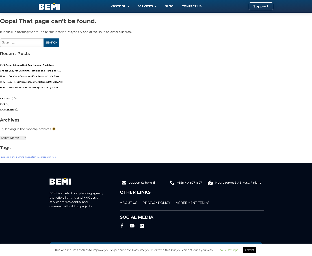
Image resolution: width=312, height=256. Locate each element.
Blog (169, 6)
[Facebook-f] (122, 226)
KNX (2, 104)
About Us (128, 203)
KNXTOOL (118, 6)
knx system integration (36, 157)
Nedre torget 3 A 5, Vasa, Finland (238, 182)
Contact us (192, 6)
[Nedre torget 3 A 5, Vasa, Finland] (210, 183)
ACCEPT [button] (249, 250)
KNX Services (7, 109)
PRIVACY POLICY (156, 203)
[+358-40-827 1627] (172, 183)
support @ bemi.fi (142, 182)
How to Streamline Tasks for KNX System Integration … (30, 87)
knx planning (18, 157)
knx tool (52, 157)
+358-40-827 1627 (189, 182)
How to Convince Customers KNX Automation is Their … (30, 76)
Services (145, 6)
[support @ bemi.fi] (124, 183)
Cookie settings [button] (228, 250)
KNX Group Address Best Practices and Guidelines (27, 65)
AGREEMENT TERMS (192, 203)
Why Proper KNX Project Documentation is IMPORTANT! (31, 82)
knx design (5, 157)
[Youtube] (132, 226)
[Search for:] (22, 42)
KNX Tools (5, 98)
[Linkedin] (142, 226)
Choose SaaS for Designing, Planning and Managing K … (30, 70)
